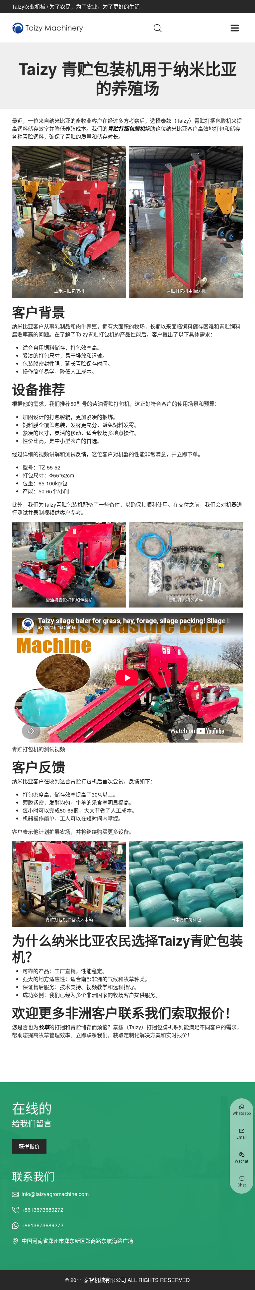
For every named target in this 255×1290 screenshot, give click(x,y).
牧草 (44, 1027)
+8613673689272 (42, 1209)
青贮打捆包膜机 (126, 128)
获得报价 (29, 1146)
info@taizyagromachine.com (55, 1194)
